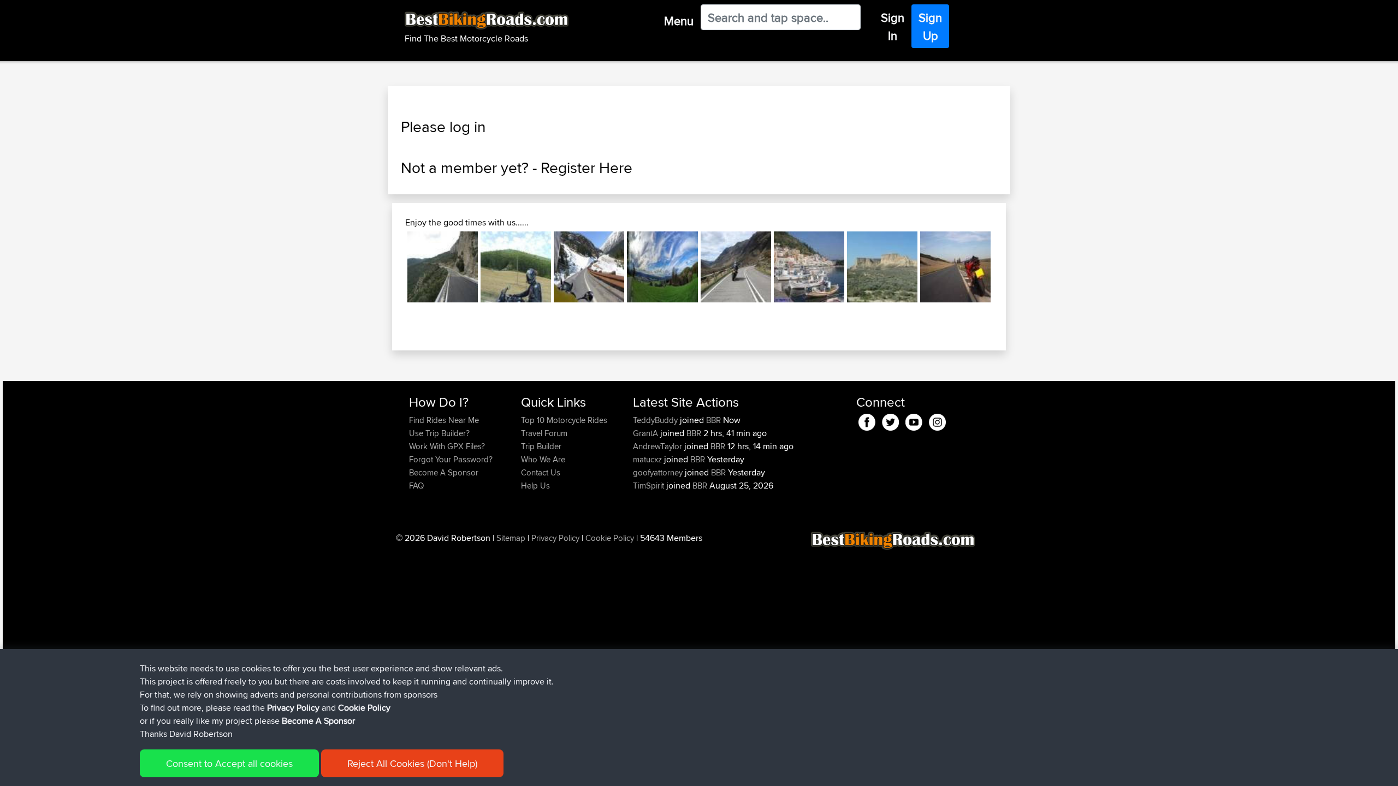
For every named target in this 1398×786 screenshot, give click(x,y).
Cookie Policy (609, 538)
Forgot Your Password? (451, 459)
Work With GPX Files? (447, 446)
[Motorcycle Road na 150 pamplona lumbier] (516, 266)
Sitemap (510, 538)
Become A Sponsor (443, 472)
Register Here (586, 167)
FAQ (416, 485)
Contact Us (540, 472)
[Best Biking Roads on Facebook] (867, 420)
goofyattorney (659, 472)
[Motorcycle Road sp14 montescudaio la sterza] (955, 266)
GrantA (646, 433)
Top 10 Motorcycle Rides (564, 420)
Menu (679, 20)
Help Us (535, 485)
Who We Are (543, 459)
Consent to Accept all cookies (229, 763)
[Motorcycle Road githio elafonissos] (809, 266)
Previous (391, 267)
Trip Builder (541, 446)
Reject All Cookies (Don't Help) (412, 763)
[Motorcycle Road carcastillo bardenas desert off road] (882, 266)
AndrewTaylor (658, 446)
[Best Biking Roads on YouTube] (914, 420)
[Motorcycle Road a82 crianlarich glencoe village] (736, 266)
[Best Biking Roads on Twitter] (890, 420)
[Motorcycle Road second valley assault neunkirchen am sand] (662, 266)
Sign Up (930, 26)
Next (1007, 267)
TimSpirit (649, 485)
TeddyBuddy (656, 420)
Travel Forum (544, 433)
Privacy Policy (555, 538)
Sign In (892, 26)
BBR (713, 420)
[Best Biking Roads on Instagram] (937, 420)
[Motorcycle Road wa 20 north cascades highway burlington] (589, 266)
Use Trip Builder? (439, 433)
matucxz (648, 459)
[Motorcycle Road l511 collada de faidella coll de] (442, 266)
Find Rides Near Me (444, 420)
